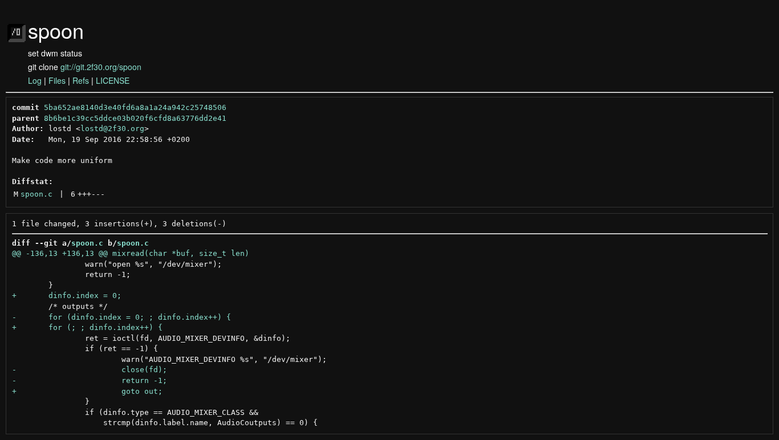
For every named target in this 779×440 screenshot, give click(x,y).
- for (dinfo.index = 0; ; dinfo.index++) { (121, 317)
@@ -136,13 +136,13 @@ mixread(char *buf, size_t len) (130, 253)
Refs (80, 80)
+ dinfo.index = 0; (66, 295)
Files (57, 80)
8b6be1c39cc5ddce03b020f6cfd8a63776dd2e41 (135, 118)
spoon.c (36, 194)
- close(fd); (89, 369)
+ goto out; (87, 391)
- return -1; (89, 380)
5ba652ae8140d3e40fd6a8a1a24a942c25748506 (135, 107)
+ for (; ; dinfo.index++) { (87, 327)
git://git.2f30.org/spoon (100, 66)
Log (35, 80)
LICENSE (112, 80)
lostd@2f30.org (112, 128)
